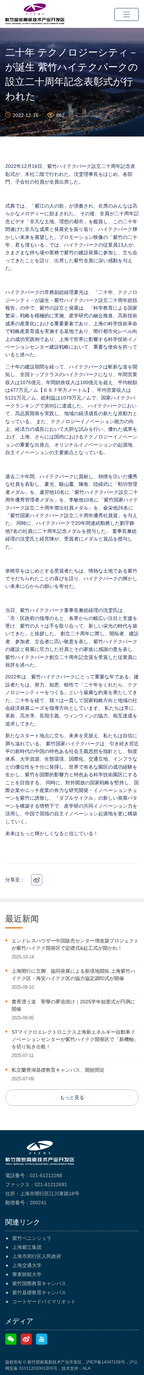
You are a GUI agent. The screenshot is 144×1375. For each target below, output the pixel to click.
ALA (86, 1368)
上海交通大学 (27, 1265)
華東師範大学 (27, 1274)
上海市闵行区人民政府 (36, 1256)
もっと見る (72, 1097)
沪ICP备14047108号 (105, 1362)
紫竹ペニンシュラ (31, 1238)
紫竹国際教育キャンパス (39, 1283)
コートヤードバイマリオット (44, 1301)
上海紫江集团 (27, 1247)
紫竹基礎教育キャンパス (39, 1292)
